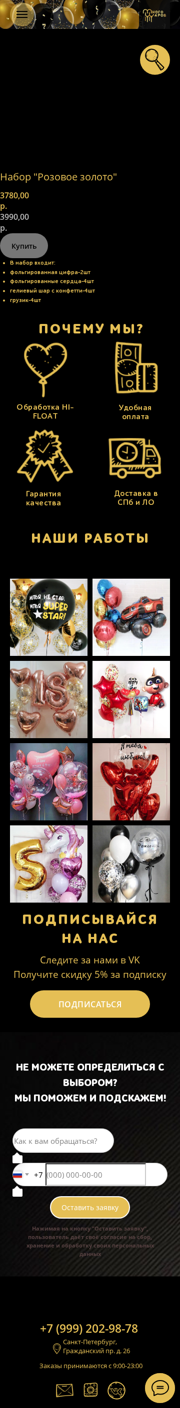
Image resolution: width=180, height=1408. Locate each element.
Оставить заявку (90, 1207)
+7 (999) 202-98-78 (89, 1328)
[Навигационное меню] (22, 14)
